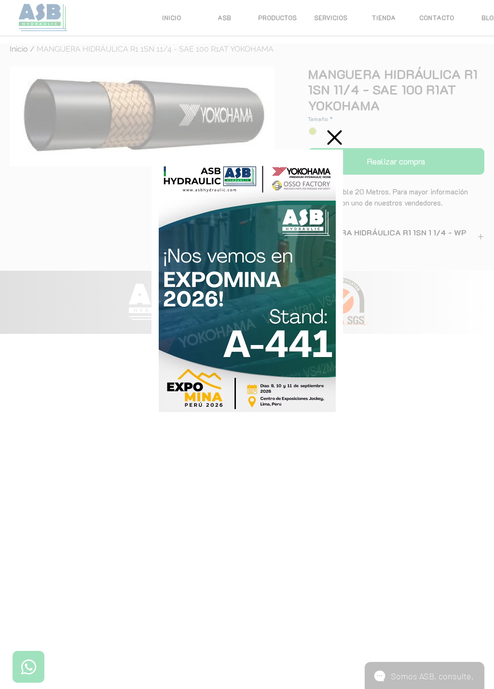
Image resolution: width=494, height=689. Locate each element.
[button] (334, 137)
